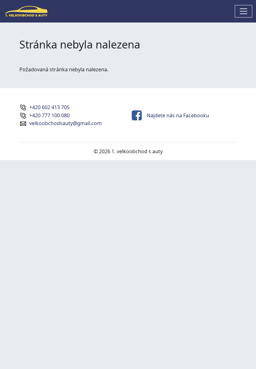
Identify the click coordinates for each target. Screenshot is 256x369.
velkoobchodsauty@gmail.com (65, 123)
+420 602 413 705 (49, 107)
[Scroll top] (238, 351)
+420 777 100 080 (49, 115)
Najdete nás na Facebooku (178, 115)
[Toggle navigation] (243, 11)
